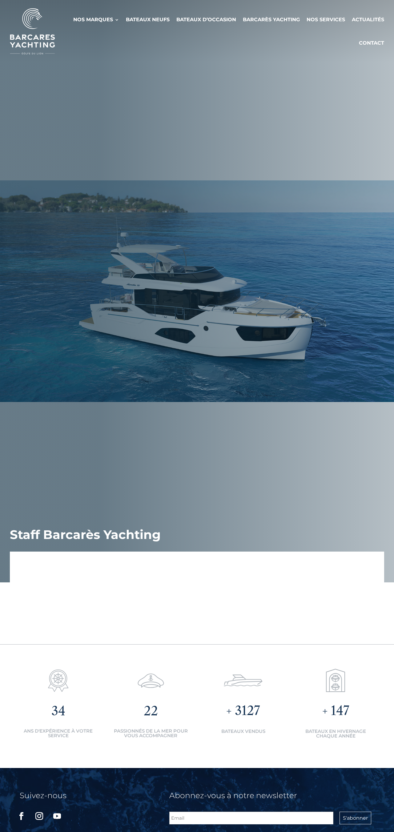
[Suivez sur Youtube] (57, 816)
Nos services (326, 19)
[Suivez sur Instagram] (39, 816)
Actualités (368, 19)
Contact (371, 43)
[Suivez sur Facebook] (21, 816)
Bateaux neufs (148, 19)
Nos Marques (93, 19)
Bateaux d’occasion (206, 19)
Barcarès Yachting (271, 19)
